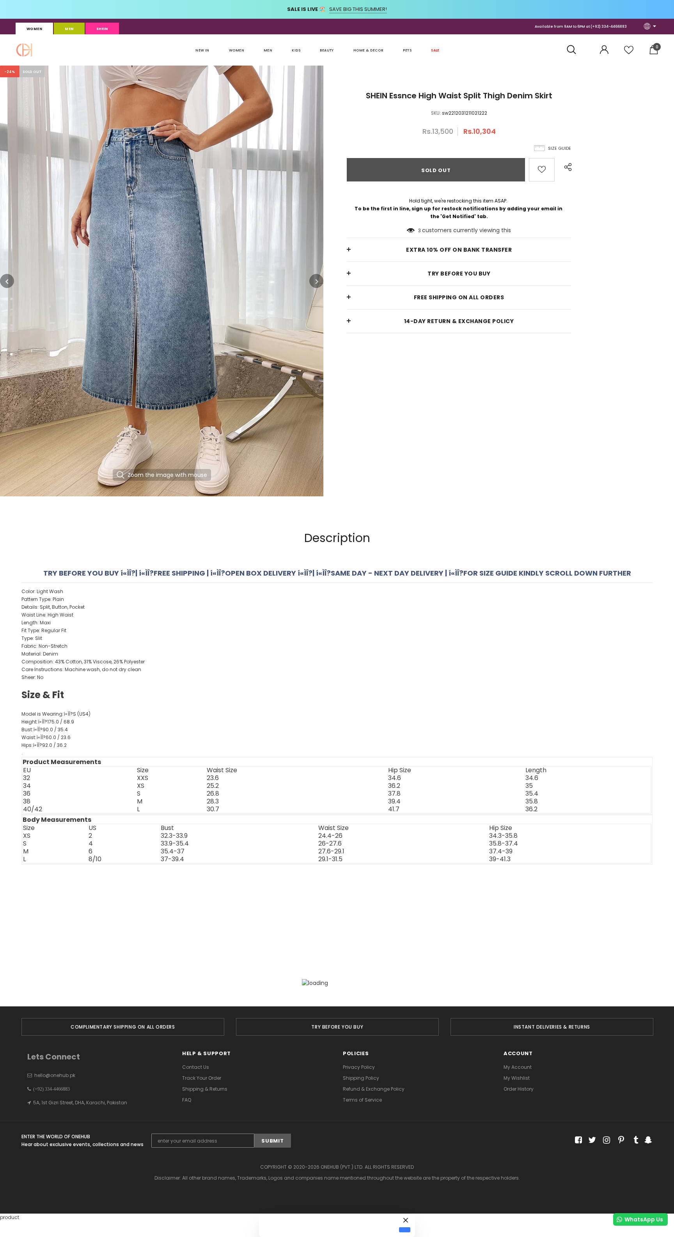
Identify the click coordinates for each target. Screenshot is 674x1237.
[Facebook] (577, 1140)
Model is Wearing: (55, 714)
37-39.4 (172, 859)
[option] (161, 281)
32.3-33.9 (174, 836)
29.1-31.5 (330, 859)
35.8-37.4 (503, 844)
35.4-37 (172, 851)
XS (26, 836)
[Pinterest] (619, 1140)
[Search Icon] (575, 50)
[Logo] (24, 50)
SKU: (436, 113)
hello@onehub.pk (54, 1075)
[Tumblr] (633, 1140)
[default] (404, 1229)
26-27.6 (330, 844)
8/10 (95, 859)
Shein (102, 29)
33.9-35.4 (175, 844)
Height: (47, 721)
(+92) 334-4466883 (609, 26)
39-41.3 (500, 859)
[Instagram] (605, 1140)
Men (69, 29)
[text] (337, 672)
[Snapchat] (647, 1140)
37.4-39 (501, 851)
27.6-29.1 (331, 851)
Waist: (46, 737)
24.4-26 (330, 836)
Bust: (44, 729)
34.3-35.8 (503, 836)
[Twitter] (591, 1140)
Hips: (44, 745)
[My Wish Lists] (628, 53)
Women (34, 29)
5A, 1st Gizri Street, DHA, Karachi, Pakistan (80, 1102)
